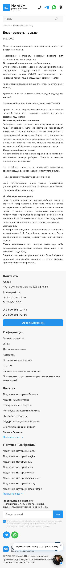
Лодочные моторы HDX (17, 462)
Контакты (9, 355)
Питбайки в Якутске (15, 416)
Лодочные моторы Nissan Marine (22, 489)
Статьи (7, 365)
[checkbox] (4, 521)
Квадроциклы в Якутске (18, 405)
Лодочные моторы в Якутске (20, 394)
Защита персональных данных (22, 371)
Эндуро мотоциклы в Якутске (21, 421)
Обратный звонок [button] (33, 323)
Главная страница (14, 338)
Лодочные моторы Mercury (19, 483)
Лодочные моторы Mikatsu (19, 451)
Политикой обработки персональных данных (28, 526)
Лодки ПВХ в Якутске (16, 400)
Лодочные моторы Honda (18, 472)
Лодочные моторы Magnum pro (21, 478)
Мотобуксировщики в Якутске (21, 410)
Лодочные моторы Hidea (18, 467)
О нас (6, 344)
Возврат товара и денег (17, 360)
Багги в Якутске (12, 432)
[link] (23, 25)
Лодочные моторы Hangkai (19, 456)
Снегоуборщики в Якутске (19, 427)
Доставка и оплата (14, 349)
